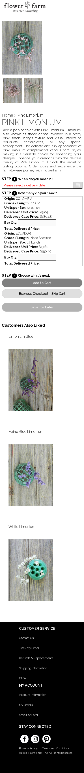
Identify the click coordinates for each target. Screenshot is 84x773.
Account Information (32, 694)
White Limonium (22, 527)
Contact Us (26, 638)
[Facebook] (24, 737)
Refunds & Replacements (36, 658)
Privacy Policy (28, 748)
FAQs (22, 678)
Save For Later (28, 715)
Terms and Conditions (55, 748)
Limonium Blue (21, 336)
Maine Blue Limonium (26, 431)
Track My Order (29, 648)
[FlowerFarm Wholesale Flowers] (25, 13)
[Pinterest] (46, 736)
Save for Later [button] (42, 307)
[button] (77, 8)
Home (7, 115)
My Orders (26, 705)
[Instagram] (35, 737)
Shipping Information (33, 668)
